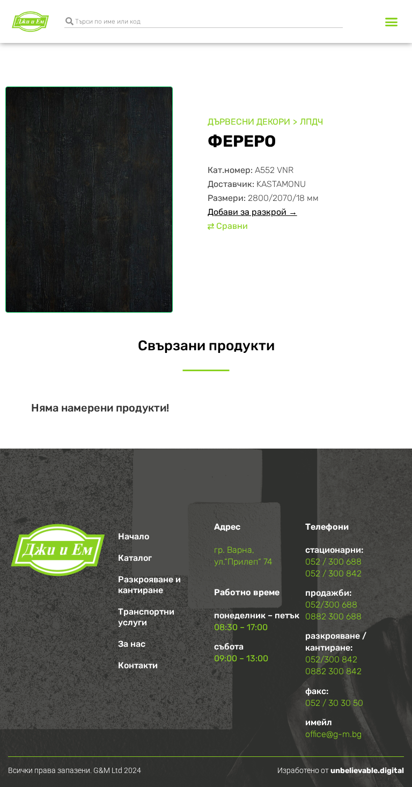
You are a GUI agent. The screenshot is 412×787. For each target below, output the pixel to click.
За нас (131, 644)
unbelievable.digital (367, 770)
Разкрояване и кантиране (149, 584)
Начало (133, 536)
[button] (391, 21)
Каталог (135, 558)
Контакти (138, 665)
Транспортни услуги (146, 617)
